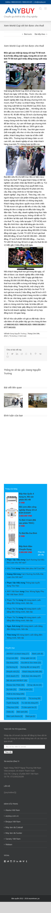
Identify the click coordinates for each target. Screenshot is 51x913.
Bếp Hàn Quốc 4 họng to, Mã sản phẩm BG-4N (26, 497)
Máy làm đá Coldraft (14, 827)
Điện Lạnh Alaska (14, 716)
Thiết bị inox (25, 689)
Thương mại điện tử (16, 698)
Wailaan (8, 844)
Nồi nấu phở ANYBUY (17, 680)
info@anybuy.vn (40, 2)
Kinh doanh (13, 676)
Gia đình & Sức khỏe (31, 663)
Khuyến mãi (13, 672)
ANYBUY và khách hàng (18, 654)
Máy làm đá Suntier (13, 833)
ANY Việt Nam (13, 591)
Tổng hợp (12, 707)
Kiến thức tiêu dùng (31, 676)
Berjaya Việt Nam (13, 821)
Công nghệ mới (28, 658)
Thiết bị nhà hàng (15, 694)
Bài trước (28, 34)
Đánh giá (30, 716)
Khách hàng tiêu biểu (32, 672)
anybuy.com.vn (12, 816)
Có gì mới (12, 658)
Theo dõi (8, 752)
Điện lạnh (22, 712)
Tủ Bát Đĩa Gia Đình (28, 533)
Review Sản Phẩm (15, 685)
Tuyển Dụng (12, 703)
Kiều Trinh (11, 568)
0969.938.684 (38, 324)
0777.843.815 (9, 327)
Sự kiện (11, 689)
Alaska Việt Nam (12, 810)
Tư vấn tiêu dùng (30, 703)
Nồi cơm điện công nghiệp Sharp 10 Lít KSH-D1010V (28, 510)
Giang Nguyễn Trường (18, 334)
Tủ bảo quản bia (29, 707)
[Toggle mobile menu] (45, 8)
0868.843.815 (12, 324)
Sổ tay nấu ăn (34, 685)
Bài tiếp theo (40, 34)
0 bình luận (22, 336)
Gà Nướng (12, 667)
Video (10, 712)
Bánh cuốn (37, 654)
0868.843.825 (25, 324)
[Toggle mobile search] (40, 8)
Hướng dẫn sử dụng (30, 667)
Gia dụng (12, 663)
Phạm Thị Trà (12, 600)
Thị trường (13, 336)
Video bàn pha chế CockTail (32, 568)
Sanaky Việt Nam (13, 839)
